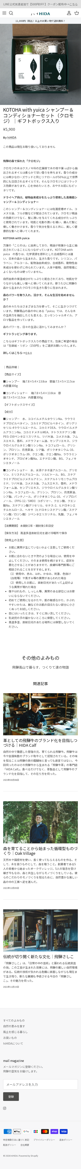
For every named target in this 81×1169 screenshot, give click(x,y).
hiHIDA (11, 137)
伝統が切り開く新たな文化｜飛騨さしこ (38, 956)
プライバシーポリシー (44, 1139)
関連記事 (40, 683)
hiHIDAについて (13, 1043)
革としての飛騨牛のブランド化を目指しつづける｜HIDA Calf (40, 742)
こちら (73, 4)
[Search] (13, 13)
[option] (40, 64)
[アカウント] (68, 13)
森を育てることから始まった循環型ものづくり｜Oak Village (40, 851)
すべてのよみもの (14, 1020)
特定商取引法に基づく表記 (16, 1139)
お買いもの (10, 1038)
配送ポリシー (9, 1144)
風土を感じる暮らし (15, 1032)
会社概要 (24, 1144)
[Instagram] (4, 1108)
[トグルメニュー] (4, 13)
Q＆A (28, 353)
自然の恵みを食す (14, 1026)
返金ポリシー (65, 1139)
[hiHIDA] (40, 13)
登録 (11, 1097)
